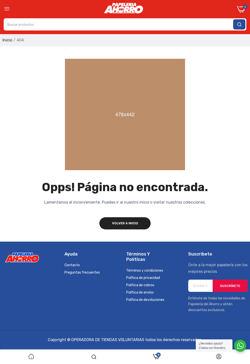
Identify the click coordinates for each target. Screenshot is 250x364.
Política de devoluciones (145, 300)
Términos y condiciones (144, 270)
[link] (31, 357)
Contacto (72, 265)
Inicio (7, 40)
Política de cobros (140, 285)
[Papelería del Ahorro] (123, 9)
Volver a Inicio (125, 223)
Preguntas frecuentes (82, 272)
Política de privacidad (143, 278)
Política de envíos (140, 292)
